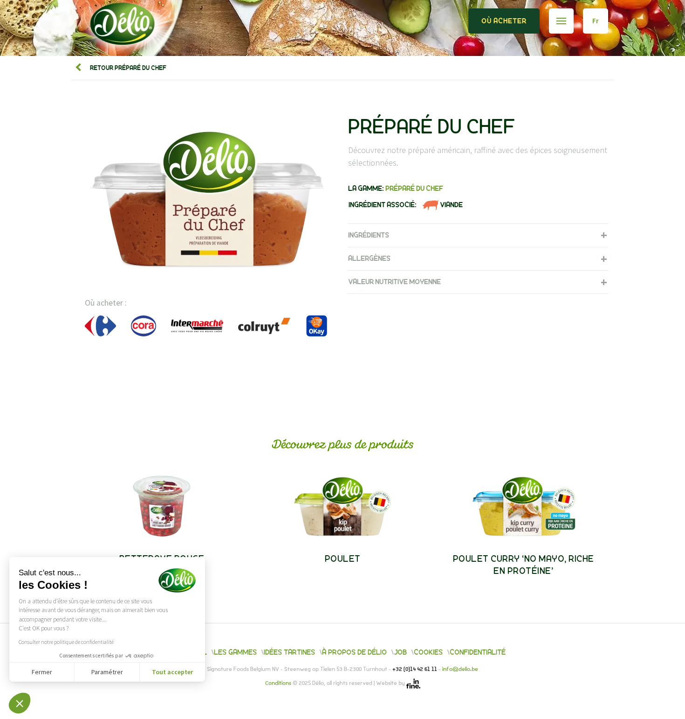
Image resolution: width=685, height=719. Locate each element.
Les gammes (235, 652)
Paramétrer (107, 672)
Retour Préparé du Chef (126, 68)
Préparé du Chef (414, 188)
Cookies (428, 652)
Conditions (279, 683)
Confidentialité (478, 652)
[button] (19, 703)
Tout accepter (172, 672)
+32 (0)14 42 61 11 (415, 669)
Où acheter (504, 21)
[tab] (478, 235)
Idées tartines (289, 652)
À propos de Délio (354, 652)
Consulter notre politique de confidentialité (66, 641)
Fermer (42, 672)
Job (400, 652)
